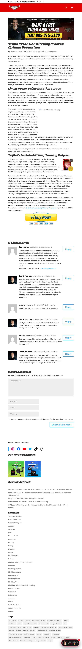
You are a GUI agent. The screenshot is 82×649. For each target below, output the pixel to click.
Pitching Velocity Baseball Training (21, 585)
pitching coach (42, 630)
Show (10, 602)
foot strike (12, 624)
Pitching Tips (13, 582)
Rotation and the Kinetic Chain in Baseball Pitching (28, 502)
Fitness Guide (13, 536)
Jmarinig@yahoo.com (48, 268)
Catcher (11, 526)
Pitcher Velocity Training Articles (20, 562)
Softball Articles (14, 605)
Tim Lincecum (13, 641)
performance (63, 627)
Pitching (11, 565)
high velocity (28, 624)
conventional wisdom (54, 620)
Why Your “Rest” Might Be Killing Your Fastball (26, 498)
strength (27, 637)
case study (35, 620)
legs (65, 624)
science (39, 634)
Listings (11, 549)
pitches (25, 630)
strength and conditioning (40, 637)
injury (52, 624)
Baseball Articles (14, 519)
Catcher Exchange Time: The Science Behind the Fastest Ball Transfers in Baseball (40, 489)
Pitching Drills (13, 575)
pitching (32, 630)
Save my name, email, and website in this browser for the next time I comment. (42, 419)
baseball (27, 620)
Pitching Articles (39, 52)
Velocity (36, 641)
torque (22, 641)
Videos (10, 611)
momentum (27, 627)
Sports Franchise (14, 608)
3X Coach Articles (14, 516)
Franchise (12, 539)
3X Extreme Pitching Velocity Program (41, 208)
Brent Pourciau (16, 52)
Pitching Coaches (55, 630)
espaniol (11, 529)
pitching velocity (29, 634)
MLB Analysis (13, 556)
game (19, 624)
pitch (70, 627)
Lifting (10, 546)
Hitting (11, 542)
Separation (47, 634)
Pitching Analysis (14, 569)
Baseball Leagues (15, 523)
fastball (66, 620)
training (29, 641)
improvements (43, 624)
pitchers (18, 630)
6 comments (52, 52)
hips (35, 624)
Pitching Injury (14, 579)
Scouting (11, 598)
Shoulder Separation (15, 637)
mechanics (12, 627)
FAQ (10, 533)
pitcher (11, 630)
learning (59, 624)
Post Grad (12, 592)
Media (10, 552)
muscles (36, 627)
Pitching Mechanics (15, 634)
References (12, 595)
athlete (20, 620)
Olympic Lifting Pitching (48, 627)
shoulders (56, 634)
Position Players (14, 588)
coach (43, 620)
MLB (19, 627)
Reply (68, 249)
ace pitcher (12, 620)
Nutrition (11, 559)
